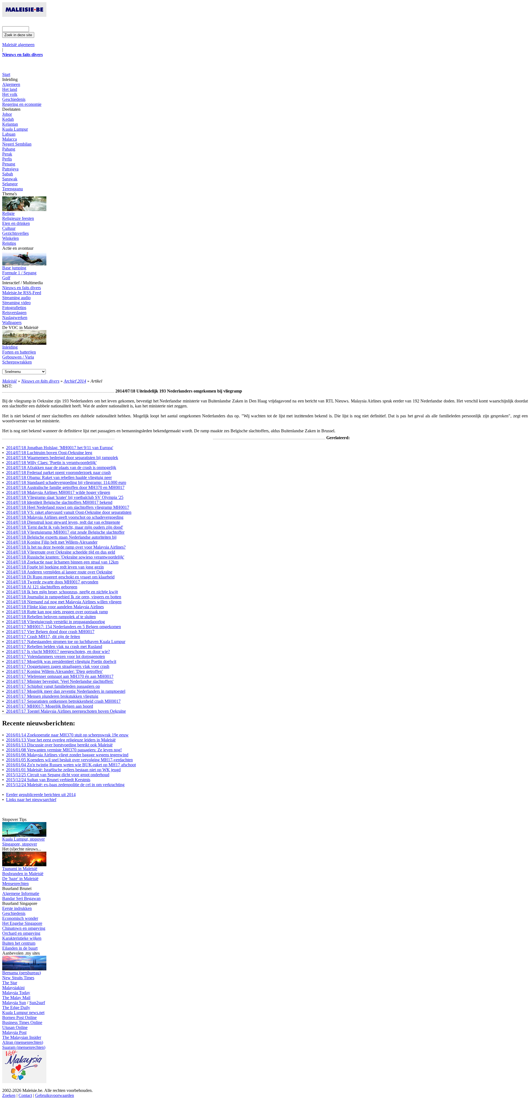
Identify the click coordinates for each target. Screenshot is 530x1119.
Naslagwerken (14, 317)
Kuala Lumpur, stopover (23, 839)
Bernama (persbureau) (21, 972)
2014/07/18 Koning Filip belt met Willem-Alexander (51, 542)
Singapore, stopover (19, 844)
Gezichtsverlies (15, 233)
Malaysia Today (16, 992)
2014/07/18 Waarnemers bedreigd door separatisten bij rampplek (62, 457)
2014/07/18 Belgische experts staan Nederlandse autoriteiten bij (61, 537)
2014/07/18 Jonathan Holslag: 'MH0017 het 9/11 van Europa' (59, 447)
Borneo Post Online (19, 1017)
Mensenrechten (15, 883)
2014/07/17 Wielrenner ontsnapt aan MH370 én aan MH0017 (59, 676)
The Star (9, 982)
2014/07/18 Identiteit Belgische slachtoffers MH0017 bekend (59, 502)
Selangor (10, 183)
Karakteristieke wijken (21, 938)
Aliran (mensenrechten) (22, 1042)
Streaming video (16, 302)
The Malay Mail (16, 997)
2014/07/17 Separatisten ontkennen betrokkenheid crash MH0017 (63, 701)
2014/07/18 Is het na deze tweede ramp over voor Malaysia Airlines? (66, 547)
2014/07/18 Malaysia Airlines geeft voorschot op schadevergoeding (64, 517)
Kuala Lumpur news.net (23, 1012)
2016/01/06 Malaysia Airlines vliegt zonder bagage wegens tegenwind (67, 754)
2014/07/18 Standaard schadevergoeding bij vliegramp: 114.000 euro (66, 482)
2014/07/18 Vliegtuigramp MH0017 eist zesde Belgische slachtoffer (65, 532)
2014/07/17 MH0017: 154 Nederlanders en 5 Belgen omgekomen (63, 626)
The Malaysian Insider (21, 1037)
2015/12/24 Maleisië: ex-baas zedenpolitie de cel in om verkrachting (65, 784)
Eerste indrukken (17, 908)
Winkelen (10, 238)
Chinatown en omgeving (23, 928)
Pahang (8, 149)
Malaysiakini (13, 987)
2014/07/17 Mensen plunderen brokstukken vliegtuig (52, 696)
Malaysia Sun (14, 1002)
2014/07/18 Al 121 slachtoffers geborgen (41, 586)
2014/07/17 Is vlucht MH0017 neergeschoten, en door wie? (58, 651)
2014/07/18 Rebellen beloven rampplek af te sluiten (51, 616)
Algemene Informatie (20, 893)
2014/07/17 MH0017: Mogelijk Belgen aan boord (49, 706)
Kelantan (10, 124)
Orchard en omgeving (21, 933)
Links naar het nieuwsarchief (31, 799)
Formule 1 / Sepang (19, 272)
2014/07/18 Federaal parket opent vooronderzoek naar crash (58, 472)
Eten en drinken (16, 223)
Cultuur (8, 228)
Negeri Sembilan (16, 144)
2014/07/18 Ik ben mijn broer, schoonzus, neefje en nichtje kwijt (62, 591)
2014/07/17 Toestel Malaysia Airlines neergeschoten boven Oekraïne (66, 711)
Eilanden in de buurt (20, 948)
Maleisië (9, 381)
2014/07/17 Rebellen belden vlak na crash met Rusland (54, 646)
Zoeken (8, 1095)
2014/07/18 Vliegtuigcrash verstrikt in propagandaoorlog (55, 621)
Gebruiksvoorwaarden (54, 1095)
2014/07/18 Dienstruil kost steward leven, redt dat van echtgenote (63, 522)
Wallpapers (12, 322)
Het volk (9, 94)
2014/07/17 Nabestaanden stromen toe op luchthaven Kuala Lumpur (65, 641)
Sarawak (9, 179)
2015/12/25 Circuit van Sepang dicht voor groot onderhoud (57, 774)
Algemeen (11, 84)
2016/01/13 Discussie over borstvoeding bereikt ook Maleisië (59, 745)
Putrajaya (10, 169)
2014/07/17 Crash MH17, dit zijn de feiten (43, 636)
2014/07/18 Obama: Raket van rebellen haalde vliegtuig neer (59, 477)
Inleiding (10, 347)
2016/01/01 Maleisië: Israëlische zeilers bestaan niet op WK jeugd (63, 769)
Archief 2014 (75, 381)
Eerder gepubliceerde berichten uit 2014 (41, 794)
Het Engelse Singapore (22, 923)
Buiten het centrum (18, 943)
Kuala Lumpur (15, 129)
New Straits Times (18, 977)
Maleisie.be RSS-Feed (21, 292)
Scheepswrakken (17, 362)
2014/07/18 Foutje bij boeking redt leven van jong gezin (55, 567)
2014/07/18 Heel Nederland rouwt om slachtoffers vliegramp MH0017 (67, 507)
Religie (8, 213)
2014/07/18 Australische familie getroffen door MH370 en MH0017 (65, 487)
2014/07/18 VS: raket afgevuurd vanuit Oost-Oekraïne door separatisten (68, 512)
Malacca (9, 139)
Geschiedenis (13, 99)
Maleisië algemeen (18, 44)
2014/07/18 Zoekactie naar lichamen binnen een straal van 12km (62, 562)
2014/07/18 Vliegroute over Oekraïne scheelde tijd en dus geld (60, 552)
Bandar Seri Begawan (21, 898)
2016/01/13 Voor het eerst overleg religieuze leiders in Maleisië (61, 740)
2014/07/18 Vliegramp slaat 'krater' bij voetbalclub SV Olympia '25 (64, 497)
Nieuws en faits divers (21, 287)
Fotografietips (14, 307)
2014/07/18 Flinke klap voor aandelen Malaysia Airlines (55, 606)
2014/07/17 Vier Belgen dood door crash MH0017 (50, 631)
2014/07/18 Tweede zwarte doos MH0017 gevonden (52, 582)
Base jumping (14, 267)
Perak (7, 154)
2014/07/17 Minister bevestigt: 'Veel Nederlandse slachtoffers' (59, 681)
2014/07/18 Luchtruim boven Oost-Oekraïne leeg (49, 452)
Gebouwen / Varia (18, 357)
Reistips (9, 243)
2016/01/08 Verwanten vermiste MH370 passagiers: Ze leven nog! (64, 749)
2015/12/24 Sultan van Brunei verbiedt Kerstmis (48, 779)
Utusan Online (15, 1027)
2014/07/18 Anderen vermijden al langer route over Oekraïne (59, 572)
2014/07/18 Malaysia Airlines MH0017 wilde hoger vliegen (58, 492)
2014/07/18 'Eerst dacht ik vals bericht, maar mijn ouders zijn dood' (64, 527)
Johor (7, 114)
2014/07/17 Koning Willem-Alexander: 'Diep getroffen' (54, 671)
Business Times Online (22, 1022)
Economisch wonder (20, 918)
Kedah (8, 119)
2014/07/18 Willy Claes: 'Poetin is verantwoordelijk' (51, 462)
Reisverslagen (14, 312)
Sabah (7, 174)
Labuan (8, 134)
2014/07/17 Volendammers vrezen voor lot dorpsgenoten (55, 656)
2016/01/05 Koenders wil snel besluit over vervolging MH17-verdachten (69, 759)
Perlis (7, 159)
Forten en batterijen (19, 352)
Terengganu (12, 188)
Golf (6, 277)
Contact (25, 1095)
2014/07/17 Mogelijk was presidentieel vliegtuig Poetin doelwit (61, 661)
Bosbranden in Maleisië (22, 873)
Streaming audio (16, 297)
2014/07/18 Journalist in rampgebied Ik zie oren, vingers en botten (63, 596)
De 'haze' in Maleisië (20, 878)
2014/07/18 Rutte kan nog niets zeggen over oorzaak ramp (57, 611)
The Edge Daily (16, 1007)
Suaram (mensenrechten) (23, 1047)
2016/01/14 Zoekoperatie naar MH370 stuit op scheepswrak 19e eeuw (67, 735)
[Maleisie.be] (24, 15)
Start (6, 74)
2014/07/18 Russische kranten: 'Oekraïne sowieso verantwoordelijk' (65, 557)
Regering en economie (21, 104)
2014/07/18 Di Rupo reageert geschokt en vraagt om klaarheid (60, 577)
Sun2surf (37, 1002)
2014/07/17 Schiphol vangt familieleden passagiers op (53, 686)
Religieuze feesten (18, 218)
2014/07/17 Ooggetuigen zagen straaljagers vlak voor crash (57, 666)
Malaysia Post (14, 1032)
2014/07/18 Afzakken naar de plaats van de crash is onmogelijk (61, 467)
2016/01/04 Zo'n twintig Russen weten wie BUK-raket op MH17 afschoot (71, 764)
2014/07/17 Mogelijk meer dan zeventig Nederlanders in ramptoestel (65, 691)
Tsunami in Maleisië (19, 868)
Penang (8, 164)
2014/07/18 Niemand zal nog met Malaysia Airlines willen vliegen (63, 601)
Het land (9, 89)
